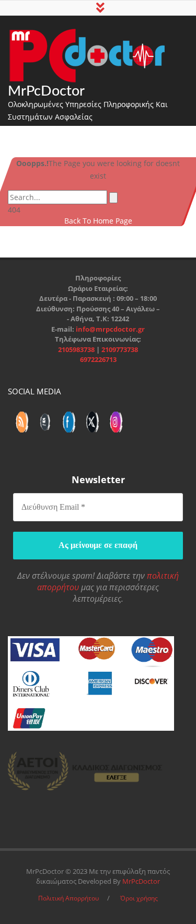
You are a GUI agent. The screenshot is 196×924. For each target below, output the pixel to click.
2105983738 (77, 349)
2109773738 (119, 349)
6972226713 (98, 359)
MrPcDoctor (46, 91)
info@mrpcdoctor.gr (110, 329)
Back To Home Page (98, 221)
